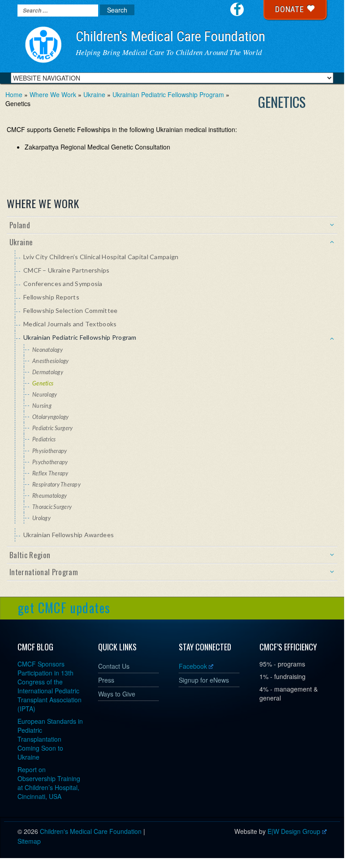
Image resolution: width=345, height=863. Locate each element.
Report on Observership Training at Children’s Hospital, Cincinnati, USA (48, 783)
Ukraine (21, 242)
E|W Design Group (293, 831)
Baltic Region (29, 554)
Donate (290, 9)
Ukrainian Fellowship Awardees (68, 534)
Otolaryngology (50, 417)
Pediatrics (44, 439)
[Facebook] (237, 9)
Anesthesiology (50, 361)
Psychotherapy (50, 462)
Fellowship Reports (51, 297)
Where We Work (43, 203)
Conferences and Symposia (63, 283)
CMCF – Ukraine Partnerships (66, 270)
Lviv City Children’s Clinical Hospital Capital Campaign (100, 257)
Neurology (44, 394)
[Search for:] (57, 10)
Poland (19, 225)
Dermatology (47, 372)
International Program (43, 571)
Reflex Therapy (50, 473)
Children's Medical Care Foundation (170, 36)
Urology (41, 518)
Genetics (42, 383)
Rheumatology (49, 495)
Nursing (42, 405)
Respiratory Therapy (56, 484)
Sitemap (29, 841)
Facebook (193, 666)
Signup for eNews (204, 679)
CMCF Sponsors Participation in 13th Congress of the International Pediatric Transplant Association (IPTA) (49, 686)
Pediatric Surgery (52, 428)
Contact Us (113, 666)
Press (106, 679)
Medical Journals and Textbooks (69, 324)
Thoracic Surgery (52, 507)
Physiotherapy (49, 451)
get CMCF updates (64, 607)
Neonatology (47, 349)
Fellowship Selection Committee (70, 310)
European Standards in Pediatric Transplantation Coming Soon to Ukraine (50, 739)
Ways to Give (116, 693)
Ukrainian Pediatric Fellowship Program (80, 337)
